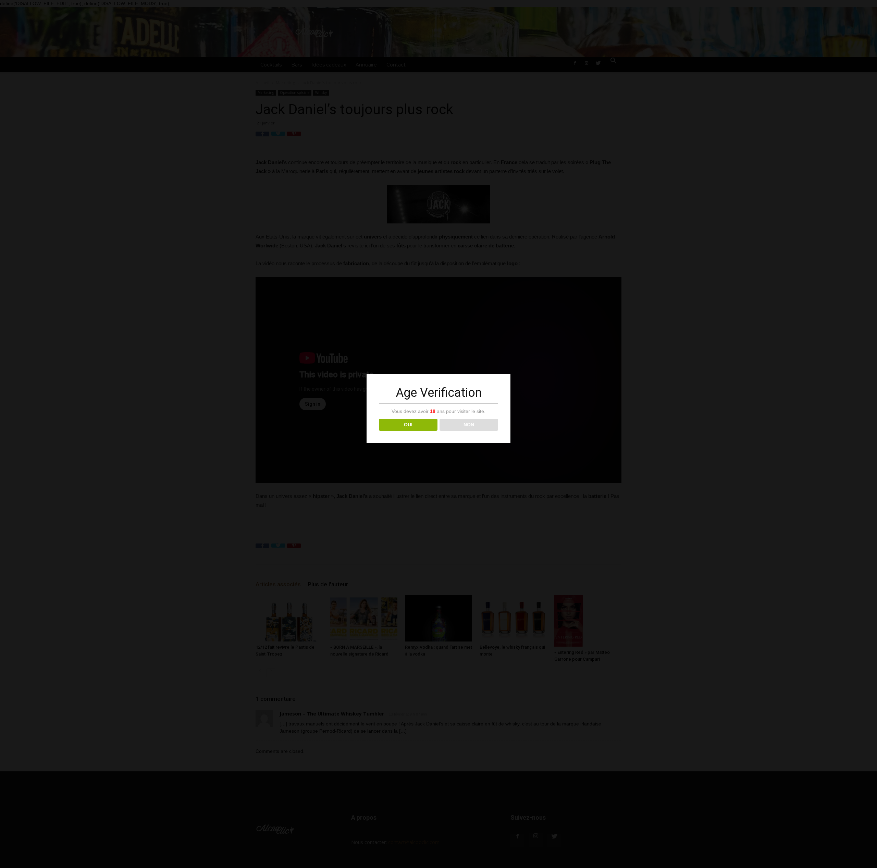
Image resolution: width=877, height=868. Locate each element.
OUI (408, 424)
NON (469, 424)
